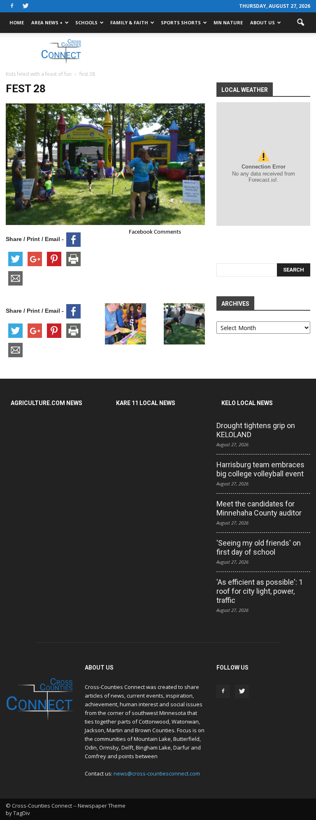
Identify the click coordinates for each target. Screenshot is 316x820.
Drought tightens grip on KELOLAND (255, 430)
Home (16, 22)
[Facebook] (12, 6)
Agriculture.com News (46, 403)
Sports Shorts (181, 22)
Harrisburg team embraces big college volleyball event (260, 469)
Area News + (47, 22)
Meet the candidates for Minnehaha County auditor (259, 508)
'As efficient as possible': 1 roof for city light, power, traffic (259, 591)
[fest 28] (105, 223)
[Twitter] (25, 6)
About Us (262, 22)
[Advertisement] (213, 51)
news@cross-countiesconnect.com (157, 773)
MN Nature (228, 22)
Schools (86, 22)
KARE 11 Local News (145, 403)
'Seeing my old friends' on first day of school (258, 547)
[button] (300, 23)
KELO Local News (247, 403)
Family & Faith (129, 22)
